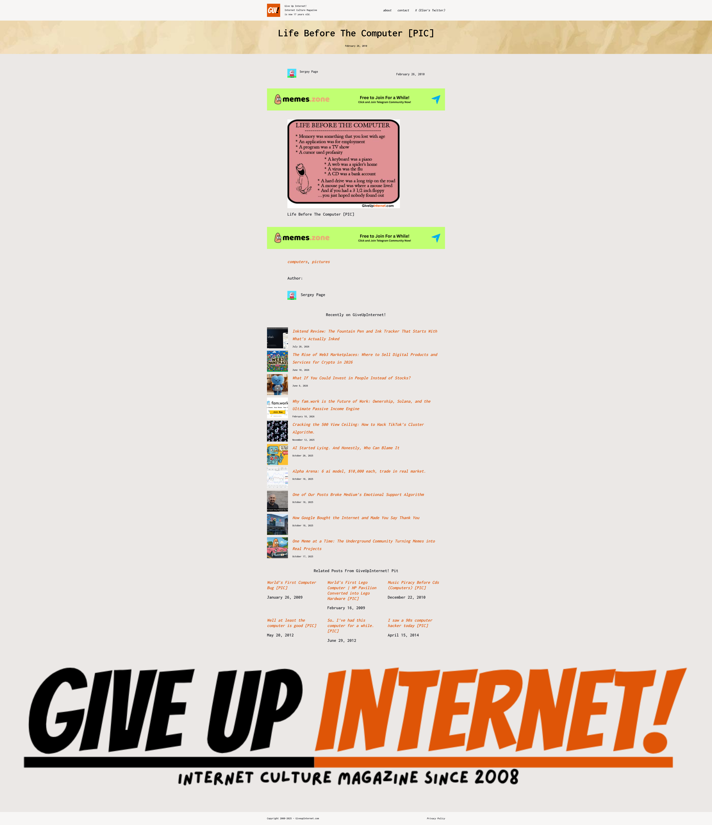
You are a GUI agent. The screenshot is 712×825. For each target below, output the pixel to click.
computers (297, 261)
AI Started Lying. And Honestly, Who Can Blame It (345, 447)
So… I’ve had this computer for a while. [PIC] (350, 625)
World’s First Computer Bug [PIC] (291, 585)
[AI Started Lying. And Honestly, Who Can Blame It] (277, 454)
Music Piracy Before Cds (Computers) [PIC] (413, 585)
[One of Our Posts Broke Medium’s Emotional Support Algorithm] (277, 501)
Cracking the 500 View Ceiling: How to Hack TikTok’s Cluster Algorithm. (358, 428)
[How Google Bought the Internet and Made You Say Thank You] (277, 524)
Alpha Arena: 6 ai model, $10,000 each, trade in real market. (359, 471)
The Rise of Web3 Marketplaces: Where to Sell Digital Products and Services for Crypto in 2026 (364, 358)
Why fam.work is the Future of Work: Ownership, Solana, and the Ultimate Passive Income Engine (361, 405)
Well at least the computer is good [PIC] (291, 623)
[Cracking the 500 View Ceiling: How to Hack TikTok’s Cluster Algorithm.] (277, 431)
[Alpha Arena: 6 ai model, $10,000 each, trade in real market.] (277, 477)
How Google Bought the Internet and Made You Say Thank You (355, 517)
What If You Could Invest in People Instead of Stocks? (351, 377)
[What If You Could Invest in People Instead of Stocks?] (277, 384)
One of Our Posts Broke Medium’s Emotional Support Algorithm (358, 494)
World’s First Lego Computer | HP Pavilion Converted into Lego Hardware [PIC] (351, 590)
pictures (321, 261)
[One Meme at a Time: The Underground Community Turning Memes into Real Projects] (277, 547)
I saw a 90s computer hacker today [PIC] (410, 623)
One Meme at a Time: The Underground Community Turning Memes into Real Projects (363, 545)
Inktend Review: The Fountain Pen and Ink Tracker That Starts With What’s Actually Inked (364, 335)
